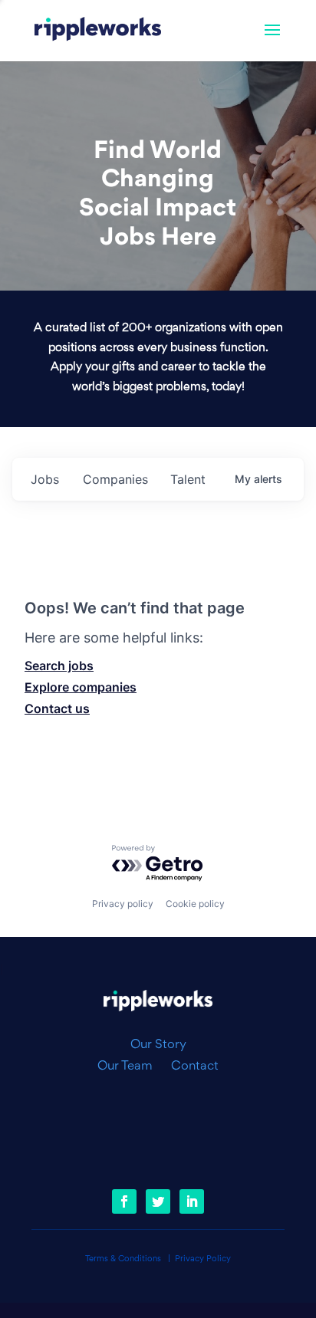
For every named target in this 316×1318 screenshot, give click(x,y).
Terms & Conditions (123, 1259)
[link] (98, 31)
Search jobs (59, 665)
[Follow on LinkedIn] (191, 1201)
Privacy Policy (203, 1259)
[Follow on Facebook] (124, 1201)
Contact (195, 1066)
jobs (45, 479)
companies (115, 479)
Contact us (57, 708)
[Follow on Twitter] (158, 1201)
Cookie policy (195, 903)
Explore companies (81, 687)
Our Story (158, 1045)
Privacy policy (122, 903)
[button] (272, 39)
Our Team (131, 1066)
